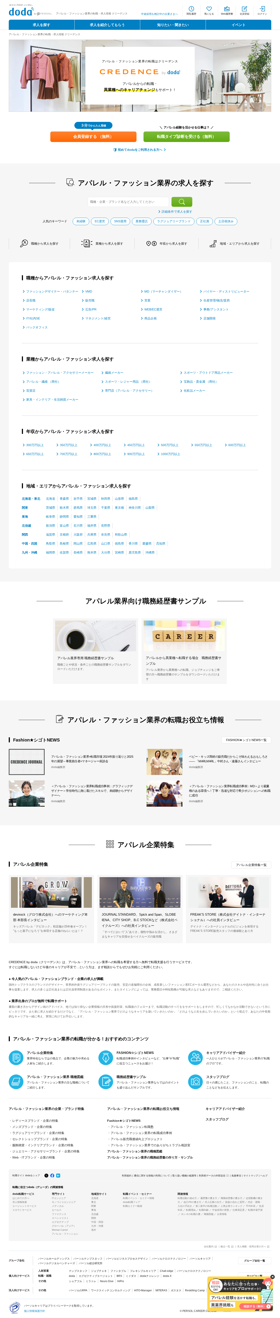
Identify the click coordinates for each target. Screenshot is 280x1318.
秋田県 (105, 498)
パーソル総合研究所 (90, 1263)
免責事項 (236, 1175)
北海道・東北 (31, 498)
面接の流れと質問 (234, 1202)
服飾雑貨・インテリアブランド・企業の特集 (43, 1145)
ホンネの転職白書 (190, 1214)
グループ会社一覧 (254, 1260)
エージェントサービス (24, 1206)
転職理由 (191, 1210)
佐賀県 (64, 552)
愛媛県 (147, 543)
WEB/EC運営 (153, 309)
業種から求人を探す (109, 243)
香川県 (133, 543)
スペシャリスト (60, 1218)
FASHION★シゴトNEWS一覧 (246, 740)
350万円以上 (68, 445)
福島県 (133, 498)
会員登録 (244, 13)
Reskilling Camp (195, 1290)
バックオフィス (37, 327)
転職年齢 (204, 1210)
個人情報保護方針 (34, 1311)
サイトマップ (250, 1175)
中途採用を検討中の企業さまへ (159, 14)
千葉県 (105, 507)
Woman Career (60, 1230)
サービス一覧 (254, 1276)
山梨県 (150, 507)
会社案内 (209, 1246)
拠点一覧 (225, 1246)
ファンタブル (118, 1270)
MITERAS (161, 1290)
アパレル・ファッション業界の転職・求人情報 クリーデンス (44, 34)
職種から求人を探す (45, 243)
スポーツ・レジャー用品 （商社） (128, 381)
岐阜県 (50, 516)
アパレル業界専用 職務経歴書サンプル (85, 658)
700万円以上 (68, 454)
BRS (119, 1276)
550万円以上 (203, 445)
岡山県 (78, 543)
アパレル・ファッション (65, 1233)
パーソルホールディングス (54, 1258)
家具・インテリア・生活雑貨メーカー (52, 399)
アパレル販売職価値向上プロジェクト (137, 1139)
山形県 (119, 498)
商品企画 (150, 318)
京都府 (64, 534)
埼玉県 (91, 507)
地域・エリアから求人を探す (240, 243)
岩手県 (78, 498)
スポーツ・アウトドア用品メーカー (208, 372)
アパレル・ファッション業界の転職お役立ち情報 (143, 1109)
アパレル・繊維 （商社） (43, 381)
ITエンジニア (59, 1198)
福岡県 (50, 552)
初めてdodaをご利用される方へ (140, 149)
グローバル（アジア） (64, 1226)
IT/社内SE (33, 318)
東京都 (119, 507)
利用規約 (126, 1175)
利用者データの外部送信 (212, 1175)
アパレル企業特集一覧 (251, 865)
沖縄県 (150, 552)
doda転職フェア (131, 1202)
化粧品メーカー (194, 390)
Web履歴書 (227, 13)
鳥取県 (50, 543)
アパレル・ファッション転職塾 (132, 1127)
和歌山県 (121, 534)
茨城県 (50, 507)
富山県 (64, 525)
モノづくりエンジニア (64, 1202)
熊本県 (91, 552)
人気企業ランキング (231, 1206)
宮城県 (91, 498)
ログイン (262, 13)
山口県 (105, 543)
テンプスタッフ (78, 1270)
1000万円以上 (170, 454)
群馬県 (78, 507)
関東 (25, 507)
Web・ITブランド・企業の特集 (33, 1157)
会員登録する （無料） (93, 136)
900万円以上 (136, 454)
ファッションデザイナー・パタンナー (52, 291)
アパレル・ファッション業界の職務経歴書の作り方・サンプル (150, 1157)
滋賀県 (50, 534)
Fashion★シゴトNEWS (123, 1120)
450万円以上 (136, 445)
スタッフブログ (217, 1119)
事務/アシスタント (216, 309)
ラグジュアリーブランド (174, 221)
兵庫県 (91, 534)
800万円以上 (102, 454)
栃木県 (64, 507)
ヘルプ (264, 1175)
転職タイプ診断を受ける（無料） (186, 136)
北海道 (50, 498)
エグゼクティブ (60, 1222)
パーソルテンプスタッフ (88, 1258)
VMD (88, 291)
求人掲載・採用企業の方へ (251, 1246)
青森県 (64, 498)
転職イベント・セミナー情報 (138, 1198)
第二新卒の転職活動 (206, 1206)
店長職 (30, 300)
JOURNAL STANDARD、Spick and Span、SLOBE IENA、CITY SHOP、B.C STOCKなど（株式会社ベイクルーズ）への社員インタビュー (140, 920)
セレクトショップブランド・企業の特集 (39, 1139)
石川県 (78, 525)
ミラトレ (91, 1281)
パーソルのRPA (78, 1290)
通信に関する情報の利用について (152, 1175)
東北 (93, 1202)
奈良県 (105, 534)
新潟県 (50, 525)
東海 (25, 516)
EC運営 (100, 221)
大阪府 (78, 534)
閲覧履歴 (191, 13)
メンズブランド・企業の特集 (32, 1127)
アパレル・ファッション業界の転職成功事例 (141, 1133)
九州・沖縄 (29, 552)
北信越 (26, 525)
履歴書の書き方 (208, 1198)
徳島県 (119, 543)
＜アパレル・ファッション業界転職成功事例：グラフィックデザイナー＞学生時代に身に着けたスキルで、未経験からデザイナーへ (92, 790)
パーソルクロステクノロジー (169, 1258)
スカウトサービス (22, 1210)
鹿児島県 (135, 552)
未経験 (81, 221)
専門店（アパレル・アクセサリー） (129, 390)
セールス (56, 1210)
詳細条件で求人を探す (177, 211)
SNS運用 (120, 221)
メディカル (58, 1206)
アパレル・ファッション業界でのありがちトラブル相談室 (150, 1145)
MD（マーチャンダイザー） (163, 291)
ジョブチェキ (99, 1270)
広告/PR (90, 309)
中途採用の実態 (220, 1210)
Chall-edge (166, 1270)
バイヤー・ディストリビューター (226, 291)
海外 (93, 1230)
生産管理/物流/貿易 (216, 300)
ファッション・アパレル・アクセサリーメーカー (60, 372)
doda (72, 1276)
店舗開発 (209, 318)
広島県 (91, 543)
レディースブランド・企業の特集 (35, 1120)
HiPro (120, 1281)
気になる (209, 13)
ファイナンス (59, 1214)
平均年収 (251, 1206)
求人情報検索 (19, 1202)
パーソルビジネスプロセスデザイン (127, 1258)
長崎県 (78, 552)
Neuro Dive (107, 1281)
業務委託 (142, 221)
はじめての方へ (20, 1198)
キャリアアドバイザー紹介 (225, 1109)
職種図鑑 (209, 1214)
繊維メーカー (114, 372)
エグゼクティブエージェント (96, 1276)
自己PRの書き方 (192, 1202)
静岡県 (64, 516)
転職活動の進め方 (187, 1198)
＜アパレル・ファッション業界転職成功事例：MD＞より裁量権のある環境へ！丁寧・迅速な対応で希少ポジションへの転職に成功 (229, 790)
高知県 (160, 543)
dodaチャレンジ (149, 1276)
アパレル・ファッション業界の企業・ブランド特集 (46, 1109)
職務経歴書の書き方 (231, 1198)
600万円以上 (237, 445)
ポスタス (176, 1290)
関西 (25, 534)
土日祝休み (226, 221)
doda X (167, 1276)
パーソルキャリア (200, 1258)
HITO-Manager (143, 1290)
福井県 (91, 525)
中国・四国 (29, 543)
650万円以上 (35, 454)
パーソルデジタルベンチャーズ (56, 1263)
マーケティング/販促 (40, 309)
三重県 (91, 516)
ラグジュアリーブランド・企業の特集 (38, 1133)
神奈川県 (135, 507)
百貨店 (30, 390)
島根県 (64, 543)
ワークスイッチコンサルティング (110, 1290)
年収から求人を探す (173, 243)
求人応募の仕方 (213, 1202)
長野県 (105, 525)
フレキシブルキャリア (143, 1270)
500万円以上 (169, 445)
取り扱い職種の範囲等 (184, 1175)
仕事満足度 (239, 1210)
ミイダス (131, 1276)
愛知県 (78, 516)
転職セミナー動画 (132, 1206)
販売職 (89, 300)
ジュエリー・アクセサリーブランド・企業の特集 (46, 1151)
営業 (147, 300)
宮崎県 (119, 552)
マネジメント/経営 (98, 318)
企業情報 (222, 1214)
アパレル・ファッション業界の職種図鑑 (134, 1151)
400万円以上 (102, 445)
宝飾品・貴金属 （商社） (201, 381)
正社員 (204, 221)
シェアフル (75, 1281)
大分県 (105, 552)
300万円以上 (35, 445)
